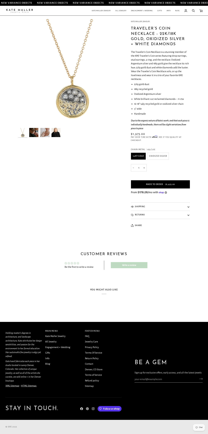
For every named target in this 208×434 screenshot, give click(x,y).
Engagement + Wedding (57, 347)
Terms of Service (93, 375)
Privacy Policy (92, 347)
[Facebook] (81, 408)
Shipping (139, 207)
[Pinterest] (87, 408)
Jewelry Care (91, 341)
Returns (139, 215)
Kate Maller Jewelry (140, 21)
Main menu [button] (51, 331)
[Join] (200, 378)
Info (47, 358)
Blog (47, 364)
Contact (89, 364)
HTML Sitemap (29, 385)
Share (138, 225)
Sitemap (89, 386)
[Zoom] (23, 120)
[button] (101, 11)
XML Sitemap (12, 385)
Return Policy (92, 358)
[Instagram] (93, 408)
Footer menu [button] (92, 331)
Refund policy (92, 380)
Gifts (47, 352)
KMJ (10, 427)
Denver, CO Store (93, 369)
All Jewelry (50, 341)
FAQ (87, 336)
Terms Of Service (93, 352)
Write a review (129, 265)
